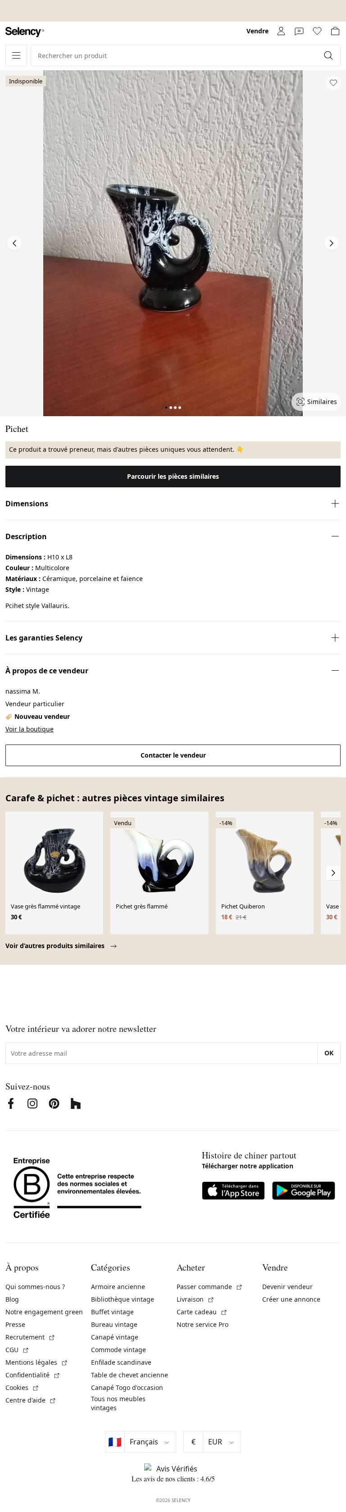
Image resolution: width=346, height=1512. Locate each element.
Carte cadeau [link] (202, 1312)
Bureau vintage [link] (114, 1324)
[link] (24, 32)
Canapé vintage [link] (114, 1337)
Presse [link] (15, 1324)
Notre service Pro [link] (202, 1324)
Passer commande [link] (210, 1286)
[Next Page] (331, 243)
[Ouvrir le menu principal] (16, 55)
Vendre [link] (257, 31)
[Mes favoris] (317, 31)
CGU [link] (17, 1349)
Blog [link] (12, 1299)
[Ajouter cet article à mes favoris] (333, 83)
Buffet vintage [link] (112, 1312)
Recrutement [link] (30, 1337)
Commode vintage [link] (118, 1349)
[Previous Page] (14, 243)
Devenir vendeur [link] (287, 1286)
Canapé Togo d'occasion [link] (127, 1387)
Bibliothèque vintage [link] (122, 1299)
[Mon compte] (281, 31)
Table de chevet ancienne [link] (129, 1375)
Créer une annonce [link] (291, 1299)
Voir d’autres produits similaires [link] (55, 945)
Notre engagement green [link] (44, 1312)
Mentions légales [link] (36, 1362)
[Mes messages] (299, 31)
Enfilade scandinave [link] (121, 1362)
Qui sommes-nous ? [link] (35, 1286)
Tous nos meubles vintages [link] (118, 1403)
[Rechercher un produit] (329, 55)
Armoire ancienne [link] (118, 1286)
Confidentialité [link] (32, 1375)
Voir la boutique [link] (29, 729)
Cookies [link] (22, 1387)
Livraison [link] (195, 1299)
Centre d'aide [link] (30, 1400)
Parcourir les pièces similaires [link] (173, 476)
